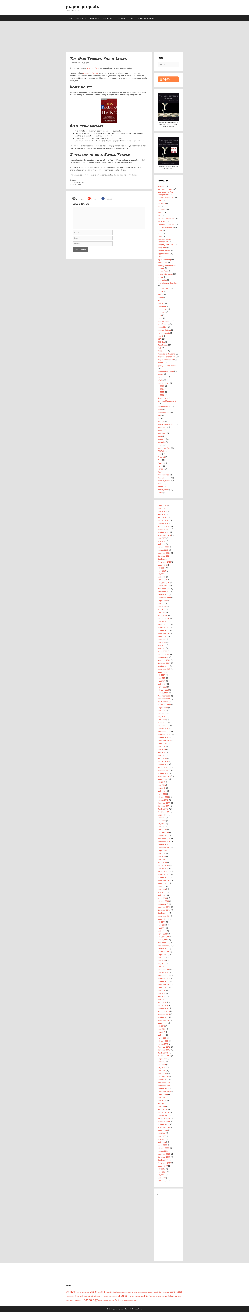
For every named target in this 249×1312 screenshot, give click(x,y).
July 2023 (161, 604)
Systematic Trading (90, 73)
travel (160, 466)
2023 (162, 386)
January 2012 (163, 1008)
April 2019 (161, 755)
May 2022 (161, 645)
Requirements (163, 398)
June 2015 (162, 889)
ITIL (159, 300)
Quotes (160, 374)
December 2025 (164, 526)
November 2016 (164, 842)
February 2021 (163, 690)
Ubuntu (160, 472)
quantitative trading (161, 1296)
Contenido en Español (146, 18)
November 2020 (164, 699)
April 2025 (162, 544)
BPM (159, 215)
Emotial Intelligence (165, 274)
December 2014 (164, 907)
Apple (84, 1292)
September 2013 (164, 952)
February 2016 (163, 865)
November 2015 (164, 874)
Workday (134, 1300)
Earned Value (163, 271)
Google (91, 1296)
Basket (93, 1291)
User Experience (164, 478)
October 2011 (163, 1017)
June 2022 (162, 642)
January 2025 (163, 550)
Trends (160, 469)
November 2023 (164, 592)
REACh (160, 380)
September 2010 (164, 1056)
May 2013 (161, 964)
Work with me (107, 18)
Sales (160, 409)
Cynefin (161, 257)
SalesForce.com (164, 412)
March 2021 (162, 687)
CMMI (160, 230)
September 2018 (164, 776)
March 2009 (162, 1109)
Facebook (108, 199)
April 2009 (162, 1106)
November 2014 (164, 910)
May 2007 (161, 1175)
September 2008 (164, 1127)
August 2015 (162, 883)
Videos (160, 487)
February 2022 (163, 654)
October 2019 (163, 738)
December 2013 (164, 943)
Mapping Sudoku (164, 330)
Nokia (142, 1296)
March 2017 (162, 830)
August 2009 (163, 1095)
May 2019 (161, 752)
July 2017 (161, 818)
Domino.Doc (162, 263)
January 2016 (163, 868)
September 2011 (164, 1020)
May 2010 (161, 1068)
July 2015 (161, 886)
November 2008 (164, 1121)
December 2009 (164, 1083)
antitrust (79, 1292)
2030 (162, 395)
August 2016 (162, 851)
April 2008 (162, 1142)
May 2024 (161, 574)
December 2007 (164, 1154)
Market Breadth (164, 333)
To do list (161, 457)
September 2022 (164, 633)
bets (99, 1292)
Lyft (102, 1296)
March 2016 (162, 862)
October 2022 (163, 630)
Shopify (160, 430)
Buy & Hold (162, 221)
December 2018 (164, 767)
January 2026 (163, 523)
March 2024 (162, 580)
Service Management (166, 424)
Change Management (166, 224)
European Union (164, 288)
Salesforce (172, 1296)
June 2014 (162, 925)
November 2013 (164, 946)
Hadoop (161, 294)
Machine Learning (164, 321)
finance (160, 291)
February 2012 (163, 1005)
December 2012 (164, 976)
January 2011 (163, 1044)
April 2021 (161, 684)
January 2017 (163, 836)
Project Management (166, 360)
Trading (161, 463)
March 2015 (162, 898)
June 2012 (162, 993)
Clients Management (166, 227)
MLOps (132, 1296)
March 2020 (162, 723)
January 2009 (163, 1115)
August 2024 (163, 565)
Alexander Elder (93, 68)
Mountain (137, 1296)
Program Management (166, 357)
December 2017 (164, 803)
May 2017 (161, 824)
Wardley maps (163, 490)
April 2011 (161, 1035)
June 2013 (162, 961)
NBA (159, 339)
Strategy (161, 439)
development (144, 1292)
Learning (161, 312)
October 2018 (163, 773)
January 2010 (163, 1080)
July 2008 (161, 1133)
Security (161, 421)
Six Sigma (161, 433)
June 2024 (162, 571)
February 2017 (163, 833)
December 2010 (164, 1047)
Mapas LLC (162, 327)
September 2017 (164, 812)
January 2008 (163, 1151)
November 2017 (164, 806)
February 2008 (163, 1148)
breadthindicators (122, 1292)
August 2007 (163, 1166)
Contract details (164, 251)
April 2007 (162, 1178)
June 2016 (162, 857)
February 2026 (163, 520)
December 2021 (164, 660)
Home (70, 18)
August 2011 (162, 1023)
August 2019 (162, 743)
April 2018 (161, 791)
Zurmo (160, 493)
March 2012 (162, 1002)
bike (103, 1291)
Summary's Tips (164, 448)
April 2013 (161, 967)
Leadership (162, 309)
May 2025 (161, 541)
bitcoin (108, 1292)
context (129, 1292)
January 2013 (163, 973)
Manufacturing (163, 324)
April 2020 (162, 720)
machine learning (108, 1296)
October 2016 (163, 845)
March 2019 (162, 758)
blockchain (114, 1292)
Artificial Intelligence (165, 198)
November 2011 (164, 1014)
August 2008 (163, 1130)
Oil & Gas (161, 342)
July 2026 (161, 508)
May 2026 (161, 514)
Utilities (160, 484)
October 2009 (163, 1089)
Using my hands (164, 481)
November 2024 (164, 556)
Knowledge (162, 306)
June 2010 (162, 1065)
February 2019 (163, 761)
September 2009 (164, 1092)
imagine (161, 297)
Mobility (161, 336)
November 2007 (164, 1157)
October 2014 (163, 913)
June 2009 (162, 1100)
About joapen (94, 18)
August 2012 (162, 987)
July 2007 (161, 1169)
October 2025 (163, 532)
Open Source (163, 345)
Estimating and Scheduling (168, 283)
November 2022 (164, 627)
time (159, 454)
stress (160, 445)
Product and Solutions (166, 354)
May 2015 (161, 892)
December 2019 (164, 732)
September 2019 (164, 740)
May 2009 (162, 1103)
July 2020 (161, 711)
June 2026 (162, 511)
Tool (159, 460)
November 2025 (164, 529)
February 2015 (163, 901)
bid (159, 207)
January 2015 (163, 904)
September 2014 (164, 916)
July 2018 (161, 782)
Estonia (165, 1292)
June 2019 (162, 749)
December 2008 (164, 1118)
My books (121, 18)
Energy (160, 277)
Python (160, 363)
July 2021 (161, 675)
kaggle (97, 1296)
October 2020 (163, 702)
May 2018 (161, 788)
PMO (159, 348)
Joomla (160, 303)
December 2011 (164, 1011)
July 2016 (161, 854)
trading (111, 1300)
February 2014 (163, 937)
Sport (72, 1300)
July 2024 (161, 568)
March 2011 (162, 1038)
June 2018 (162, 785)
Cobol (160, 236)
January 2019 (163, 764)
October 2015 (163, 877)
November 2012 (164, 978)
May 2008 (161, 1139)
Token (107, 1300)
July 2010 (161, 1062)
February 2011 (163, 1041)
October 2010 (163, 1053)
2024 (162, 389)
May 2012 (161, 996)
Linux (160, 315)
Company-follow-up (165, 245)
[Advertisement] (124, 35)
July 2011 (161, 1026)
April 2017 (161, 827)
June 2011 (161, 1029)
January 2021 (163, 693)
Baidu (87, 1292)
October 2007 (163, 1160)
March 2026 (162, 517)
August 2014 (162, 919)
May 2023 (161, 610)
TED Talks (161, 451)
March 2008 (162, 1145)
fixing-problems (81, 1296)
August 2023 (163, 601)
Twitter (118, 1300)
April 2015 (161, 895)
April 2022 (162, 648)
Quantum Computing (166, 371)
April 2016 (161, 859)
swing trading (78, 1300)
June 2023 (162, 607)
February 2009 (163, 1112)
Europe (170, 1292)
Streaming (162, 442)
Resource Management (167, 401)
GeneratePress (137, 1309)
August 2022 (163, 636)
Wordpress (126, 1300)
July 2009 (161, 1097)
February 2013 (163, 970)
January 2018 (163, 800)
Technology (90, 1300)
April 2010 (161, 1071)
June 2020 (162, 714)
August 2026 (163, 505)
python (152, 1296)
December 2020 (164, 696)
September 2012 (164, 984)
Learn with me (81, 18)
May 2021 (161, 681)
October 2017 (163, 809)
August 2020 (163, 708)
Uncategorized (163, 475)
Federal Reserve (70, 1296)
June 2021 (162, 678)
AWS (159, 201)
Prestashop (162, 351)
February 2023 (163, 619)
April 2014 (161, 931)
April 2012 (161, 999)
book (74, 180)
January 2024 (163, 586)
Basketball (162, 204)
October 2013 (163, 949)
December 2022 (164, 624)
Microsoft (123, 1295)
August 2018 (162, 779)
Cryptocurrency (163, 254)
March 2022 (162, 651)
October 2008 (163, 1124)
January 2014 (163, 940)
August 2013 (162, 955)
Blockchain (162, 210)
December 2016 (164, 839)
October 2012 (163, 981)
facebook (178, 1292)
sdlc (159, 418)
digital (155, 1292)
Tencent (100, 1300)
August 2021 (162, 672)
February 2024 (163, 583)
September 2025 (164, 535)
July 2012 (161, 990)
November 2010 (164, 1050)
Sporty (160, 436)
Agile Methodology (165, 189)
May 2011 (161, 1032)
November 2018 (164, 770)
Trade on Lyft (76, 184)
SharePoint (162, 427)
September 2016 (164, 848)
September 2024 (164, 562)
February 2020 (163, 726)
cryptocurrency (136, 1292)
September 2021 (164, 669)
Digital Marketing (164, 260)
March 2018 (162, 794)
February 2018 (163, 797)
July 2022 (161, 639)
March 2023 (162, 615)
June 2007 (162, 1172)
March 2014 (162, 934)
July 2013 (161, 958)
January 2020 (163, 729)
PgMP (147, 1296)
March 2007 (162, 1181)
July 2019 (161, 746)
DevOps (150, 1292)
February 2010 (163, 1077)
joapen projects (82, 6)
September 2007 (164, 1163)
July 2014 (161, 922)
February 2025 (163, 547)
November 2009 (164, 1086)
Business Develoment (166, 218)
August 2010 (162, 1059)
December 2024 (164, 553)
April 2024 (162, 577)
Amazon (71, 1291)
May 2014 (161, 928)
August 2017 (162, 815)
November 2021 (164, 663)
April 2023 (162, 613)
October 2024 (163, 559)
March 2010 (162, 1074)
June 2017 (162, 821)
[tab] (78, 198)
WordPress (79, 199)
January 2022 (163, 657)
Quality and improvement (167, 366)
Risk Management (165, 406)
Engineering (162, 280)
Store (133, 18)
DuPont (159, 1292)
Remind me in (163, 383)
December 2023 (164, 589)
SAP (159, 415)
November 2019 (164, 735)
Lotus (160, 318)
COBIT (160, 233)
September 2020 (164, 705)
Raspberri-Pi (162, 377)
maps (115, 1296)
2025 (162, 392)
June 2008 (162, 1136)
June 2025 (162, 538)
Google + (94, 199)
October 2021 (163, 666)
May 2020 (161, 717)
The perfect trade (78, 182)
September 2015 (164, 880)
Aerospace (162, 186)
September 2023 (164, 598)
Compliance (162, 248)
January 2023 (163, 621)
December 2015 (164, 871)
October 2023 (163, 595)
